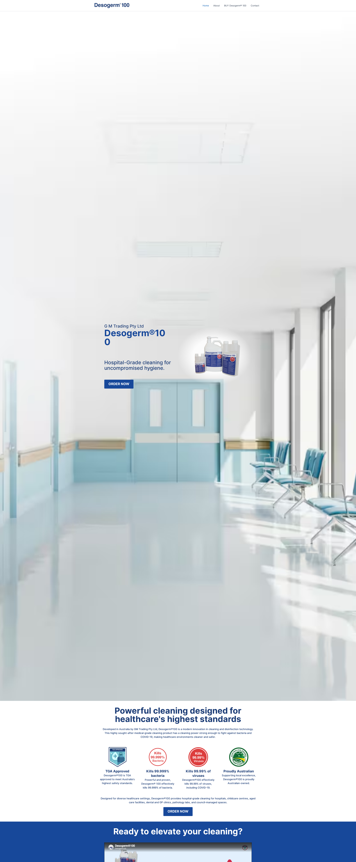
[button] (119, 384)
